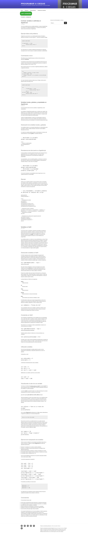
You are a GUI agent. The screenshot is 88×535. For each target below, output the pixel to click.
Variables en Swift (26, 227)
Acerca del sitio (33, 10)
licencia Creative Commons (59, 528)
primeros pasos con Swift (35, 386)
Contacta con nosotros (42, 10)
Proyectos (26, 10)
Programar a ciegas (33, 3)
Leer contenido (26, 13)
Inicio (22, 10)
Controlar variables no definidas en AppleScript (31, 21)
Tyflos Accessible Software (56, 525)
